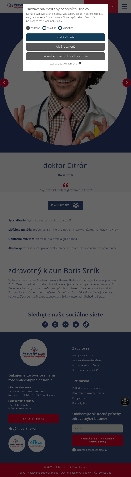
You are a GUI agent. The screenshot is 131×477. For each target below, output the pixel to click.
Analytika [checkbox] (51, 28)
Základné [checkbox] (35, 28)
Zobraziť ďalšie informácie (64, 63)
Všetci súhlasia (65, 37)
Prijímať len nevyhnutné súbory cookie (66, 56)
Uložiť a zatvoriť (65, 46)
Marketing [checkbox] (68, 28)
